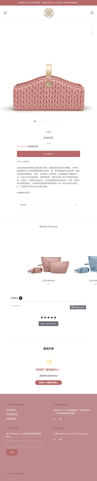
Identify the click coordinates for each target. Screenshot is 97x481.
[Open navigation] (5, 13)
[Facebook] (54, 419)
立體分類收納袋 (48, 280)
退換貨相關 (11, 418)
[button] (78, 307)
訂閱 (12, 452)
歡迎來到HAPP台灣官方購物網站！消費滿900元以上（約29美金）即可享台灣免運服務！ (48, 3)
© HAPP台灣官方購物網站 (15, 474)
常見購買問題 (12, 414)
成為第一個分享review (48, 324)
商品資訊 (23, 205)
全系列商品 (11, 410)
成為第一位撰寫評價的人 (48, 382)
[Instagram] (61, 419)
